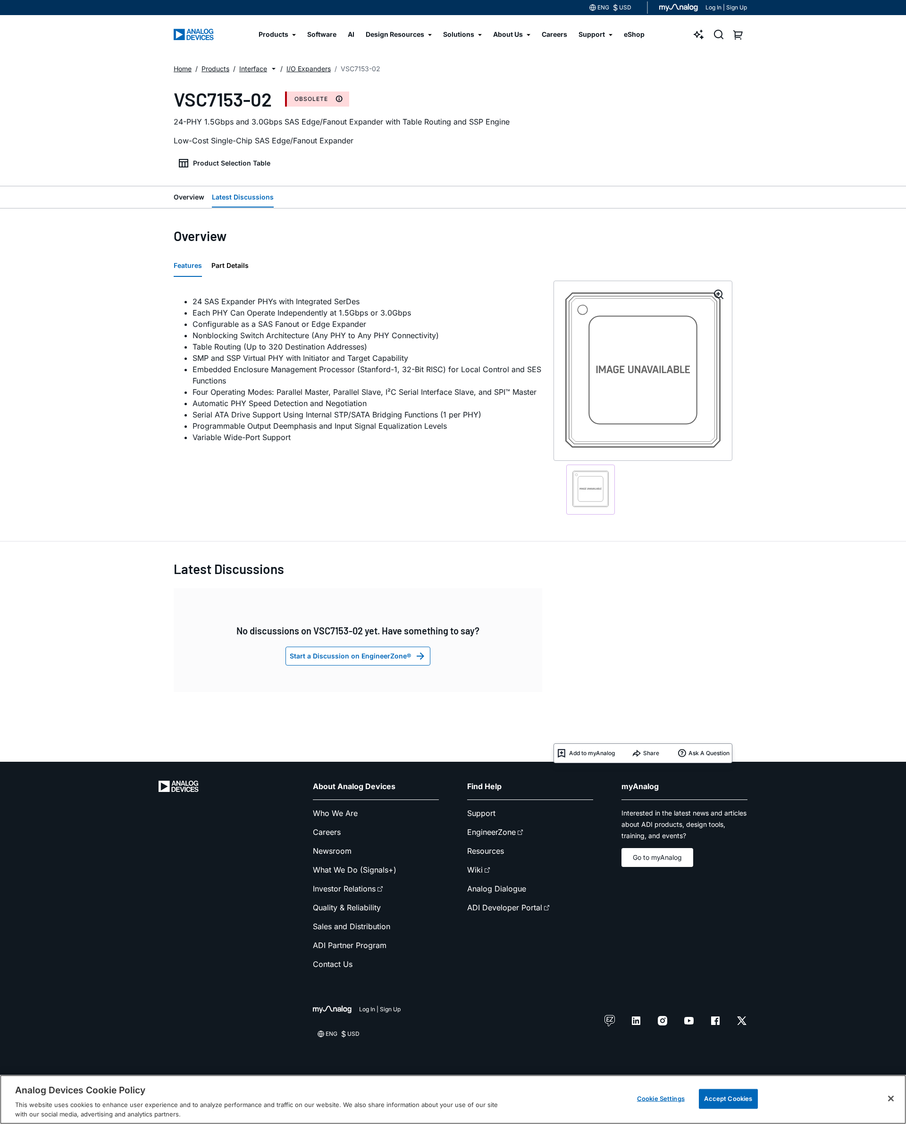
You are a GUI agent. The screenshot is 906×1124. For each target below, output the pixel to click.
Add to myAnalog (592, 753)
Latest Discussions (243, 197)
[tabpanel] (358, 369)
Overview (189, 197)
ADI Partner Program (349, 945)
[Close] (891, 1098)
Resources (485, 851)
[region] (453, 1099)
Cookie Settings (661, 1098)
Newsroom (332, 851)
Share (651, 753)
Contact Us (332, 964)
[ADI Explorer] (699, 34)
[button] (274, 69)
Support (481, 813)
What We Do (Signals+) (354, 869)
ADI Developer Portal (504, 907)
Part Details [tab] (230, 265)
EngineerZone (491, 832)
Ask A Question (709, 753)
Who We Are (335, 813)
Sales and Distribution (351, 926)
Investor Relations (344, 888)
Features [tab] (188, 265)
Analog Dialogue (496, 888)
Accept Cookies (728, 1098)
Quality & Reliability (347, 907)
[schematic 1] (590, 490)
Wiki (475, 869)
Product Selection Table (231, 163)
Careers (327, 832)
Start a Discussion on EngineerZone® (350, 656)
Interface (253, 69)
